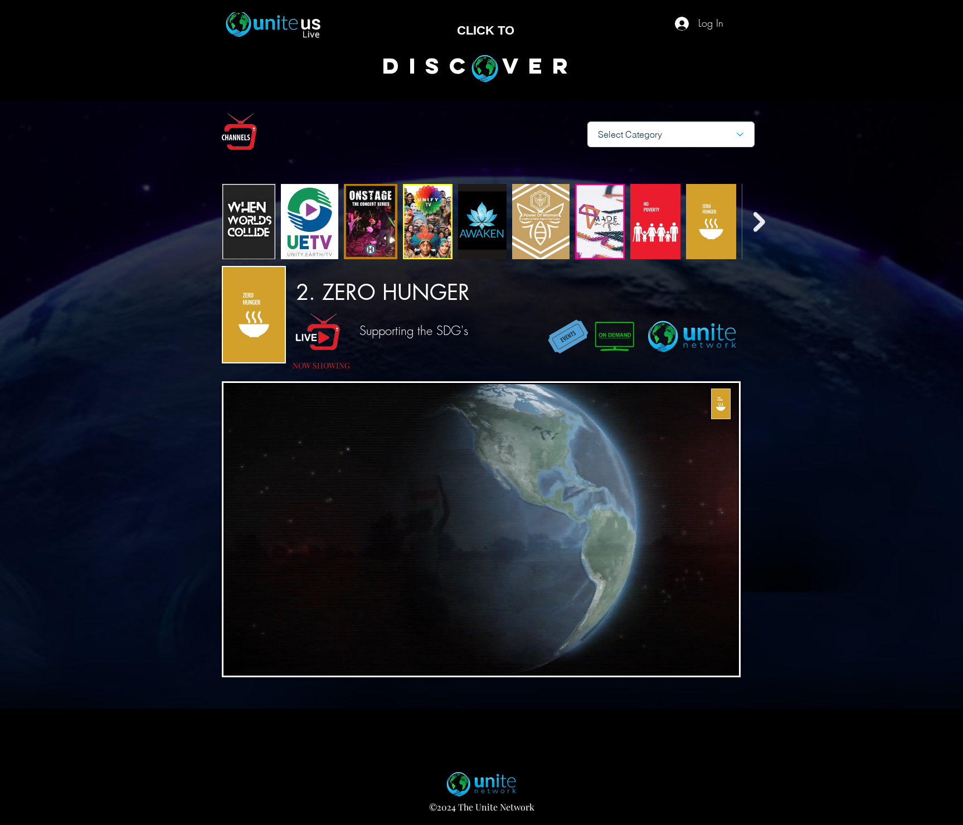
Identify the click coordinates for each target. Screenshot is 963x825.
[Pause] (238, 660)
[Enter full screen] (724, 660)
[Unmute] (257, 660)
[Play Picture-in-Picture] (705, 660)
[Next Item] (759, 221)
